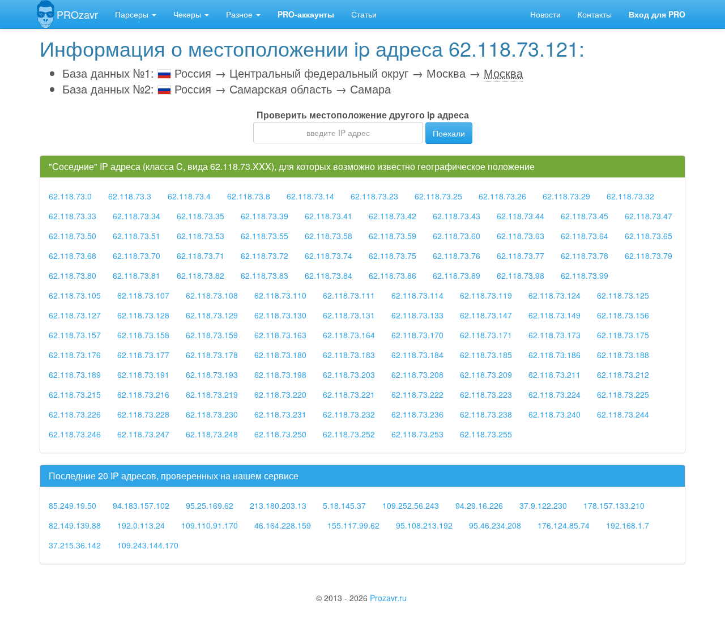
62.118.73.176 (75, 354)
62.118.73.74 (328, 255)
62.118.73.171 (486, 335)
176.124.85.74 (564, 525)
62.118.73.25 (438, 196)
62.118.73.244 (623, 414)
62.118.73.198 (280, 374)
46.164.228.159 (282, 525)
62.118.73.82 (200, 275)
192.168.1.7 (627, 525)
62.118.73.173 (554, 335)
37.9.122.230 (543, 505)
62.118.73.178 (212, 354)
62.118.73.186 (554, 354)
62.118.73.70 (136, 255)
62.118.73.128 (143, 315)
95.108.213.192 (424, 525)
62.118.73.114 (417, 295)
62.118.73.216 (143, 394)
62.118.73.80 (72, 275)
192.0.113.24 (141, 525)
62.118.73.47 (648, 216)
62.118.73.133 (417, 315)
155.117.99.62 (353, 525)
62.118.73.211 (554, 374)
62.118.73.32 (630, 196)
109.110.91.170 (209, 525)
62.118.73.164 (349, 335)
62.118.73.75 (392, 255)
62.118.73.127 (75, 315)
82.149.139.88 (75, 525)
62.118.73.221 (349, 394)
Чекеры (188, 14)
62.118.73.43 (456, 216)
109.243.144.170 (147, 545)
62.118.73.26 (502, 196)
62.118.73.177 (143, 354)
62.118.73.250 (280, 434)
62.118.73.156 (623, 315)
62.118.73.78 (584, 255)
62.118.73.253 (417, 434)
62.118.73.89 (456, 275)
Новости (545, 14)
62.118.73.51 (136, 235)
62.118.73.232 (349, 414)
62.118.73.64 (584, 235)
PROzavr (77, 14)
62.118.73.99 (584, 275)
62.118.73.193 (212, 374)
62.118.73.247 (143, 434)
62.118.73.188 (623, 354)
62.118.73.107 (143, 295)
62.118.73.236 (417, 414)
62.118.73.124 (554, 295)
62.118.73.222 (417, 394)
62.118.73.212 (623, 374)
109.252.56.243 (410, 505)
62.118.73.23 (374, 196)
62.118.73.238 (486, 414)
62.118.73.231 (280, 414)
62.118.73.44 (520, 216)
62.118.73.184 (417, 354)
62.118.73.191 (143, 374)
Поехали (449, 133)
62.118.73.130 (280, 315)
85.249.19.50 (72, 505)
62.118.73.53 (200, 235)
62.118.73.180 (280, 354)
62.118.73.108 (212, 295)
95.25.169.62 (209, 505)
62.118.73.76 (456, 255)
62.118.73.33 (72, 216)
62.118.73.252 (349, 434)
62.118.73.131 (349, 315)
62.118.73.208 (417, 374)
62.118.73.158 (143, 335)
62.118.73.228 (143, 414)
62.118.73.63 (520, 235)
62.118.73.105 (75, 295)
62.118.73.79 (648, 255)
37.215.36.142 (75, 545)
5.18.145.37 (344, 505)
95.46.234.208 (495, 525)
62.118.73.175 (623, 335)
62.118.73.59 (392, 235)
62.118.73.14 (310, 196)
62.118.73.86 (392, 275)
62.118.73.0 (70, 196)
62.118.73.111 (349, 295)
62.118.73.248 (212, 434)
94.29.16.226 (479, 505)
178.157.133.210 (614, 505)
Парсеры (133, 14)
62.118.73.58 (328, 235)
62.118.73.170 (417, 335)
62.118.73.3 (129, 196)
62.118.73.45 (584, 216)
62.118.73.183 (349, 354)
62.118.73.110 (280, 295)
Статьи (364, 14)
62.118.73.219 (212, 394)
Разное (240, 14)
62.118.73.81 (136, 275)
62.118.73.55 (264, 235)
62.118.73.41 (328, 216)
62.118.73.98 (520, 275)
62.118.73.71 (200, 255)
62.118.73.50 (72, 235)
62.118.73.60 (456, 235)
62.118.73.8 (248, 196)
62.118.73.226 (75, 414)
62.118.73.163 (280, 335)
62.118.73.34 (136, 216)
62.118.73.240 (554, 414)
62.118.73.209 (486, 374)
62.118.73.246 (75, 434)
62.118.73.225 (623, 394)
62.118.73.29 (566, 196)
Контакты (595, 14)
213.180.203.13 (278, 505)
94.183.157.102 (141, 505)
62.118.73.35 (200, 216)
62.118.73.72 (264, 255)
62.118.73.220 (280, 394)
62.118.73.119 (486, 295)
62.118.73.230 (212, 414)
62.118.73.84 (328, 275)
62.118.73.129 (212, 315)
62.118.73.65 (648, 235)
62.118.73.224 (554, 394)
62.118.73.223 (486, 394)
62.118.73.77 (520, 255)
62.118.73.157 (75, 335)
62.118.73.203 (349, 374)
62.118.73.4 (189, 196)
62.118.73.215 (75, 394)
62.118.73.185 (486, 354)
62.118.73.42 (392, 216)
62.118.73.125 (623, 295)
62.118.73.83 (264, 275)
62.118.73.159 (212, 335)
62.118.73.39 (264, 216)
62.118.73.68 (72, 255)
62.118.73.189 (75, 374)
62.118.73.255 (486, 434)
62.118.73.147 (486, 315)
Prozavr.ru (388, 597)
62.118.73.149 (554, 315)
